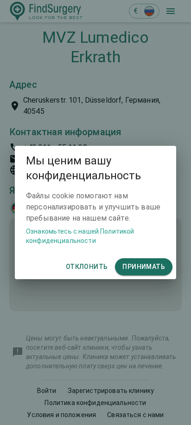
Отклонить (87, 266)
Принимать (143, 266)
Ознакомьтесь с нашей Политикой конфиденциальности (80, 236)
